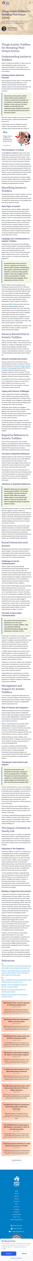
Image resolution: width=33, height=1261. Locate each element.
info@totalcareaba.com (17, 1231)
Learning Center (16, 1214)
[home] (5, 3)
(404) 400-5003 (17, 1228)
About (16, 1193)
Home (16, 1191)
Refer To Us (16, 1217)
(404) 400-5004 (17, 1225)
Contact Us (16, 1207)
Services (16, 1196)
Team (16, 1204)
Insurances (16, 1201)
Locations (16, 1209)
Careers (16, 1199)
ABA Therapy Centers (17, 1219)
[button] (30, 3)
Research (16, 1212)
